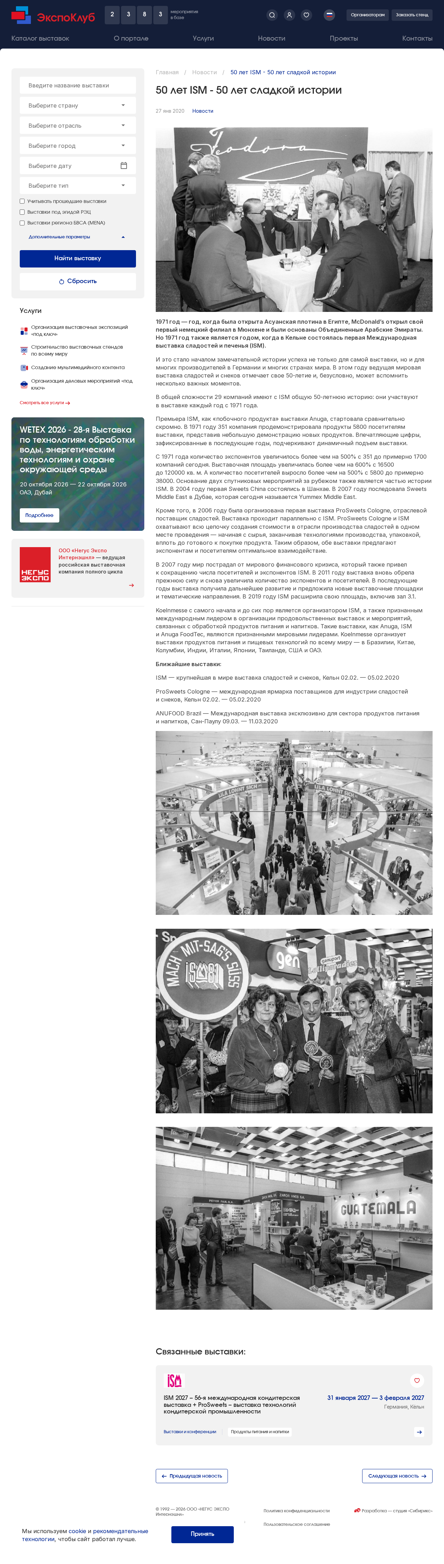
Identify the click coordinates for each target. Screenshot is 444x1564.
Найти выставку (77, 258)
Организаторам (368, 15)
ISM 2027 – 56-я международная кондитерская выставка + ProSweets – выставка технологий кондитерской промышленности (232, 1405)
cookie (77, 1531)
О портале (131, 38)
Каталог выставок (40, 38)
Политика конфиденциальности (297, 1511)
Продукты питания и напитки (260, 1432)
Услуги (203, 38)
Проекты (344, 38)
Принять (202, 1534)
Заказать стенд (412, 15)
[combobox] (78, 105)
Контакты (417, 38)
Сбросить (82, 281)
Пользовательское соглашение (297, 1524)
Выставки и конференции (190, 1432)
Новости (271, 38)
